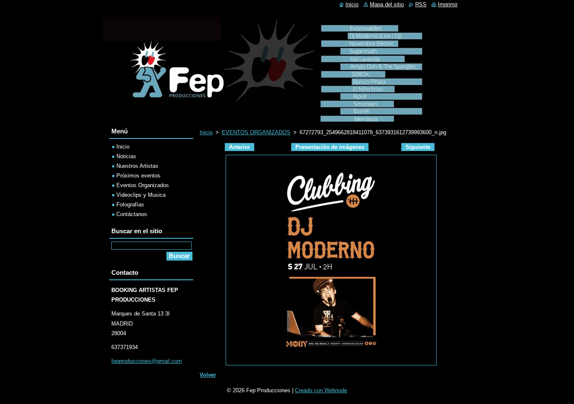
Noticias (126, 156)
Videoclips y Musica (141, 195)
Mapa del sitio (387, 4)
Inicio (206, 132)
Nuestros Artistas (137, 166)
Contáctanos (131, 214)
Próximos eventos (138, 175)
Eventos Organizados (142, 185)
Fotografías (130, 204)
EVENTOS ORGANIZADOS (256, 132)
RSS (421, 4)
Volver (208, 375)
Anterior (239, 147)
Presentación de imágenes (329, 147)
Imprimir (448, 4)
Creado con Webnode (321, 390)
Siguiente (417, 147)
